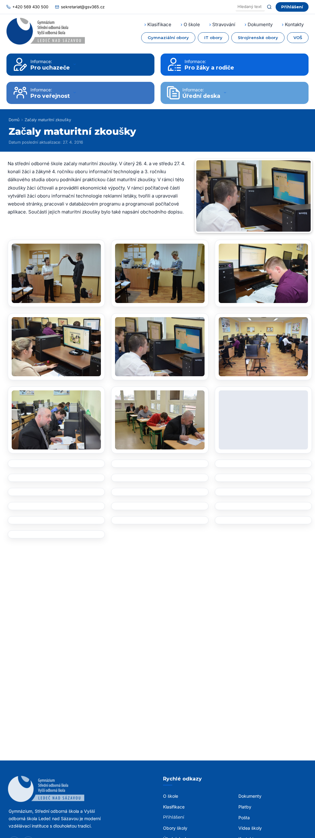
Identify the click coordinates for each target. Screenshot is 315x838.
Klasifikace (159, 24)
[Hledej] (269, 7)
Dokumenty (260, 24)
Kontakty (294, 24)
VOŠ (297, 37)
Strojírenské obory (258, 37)
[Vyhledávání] (250, 7)
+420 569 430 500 (30, 6)
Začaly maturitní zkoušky (48, 119)
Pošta (244, 817)
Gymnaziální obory (168, 37)
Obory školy (175, 828)
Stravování (223, 24)
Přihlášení (292, 6)
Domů (14, 119)
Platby (244, 806)
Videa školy (250, 828)
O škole (192, 24)
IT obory (213, 37)
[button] (56, 273)
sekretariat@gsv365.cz (83, 6)
